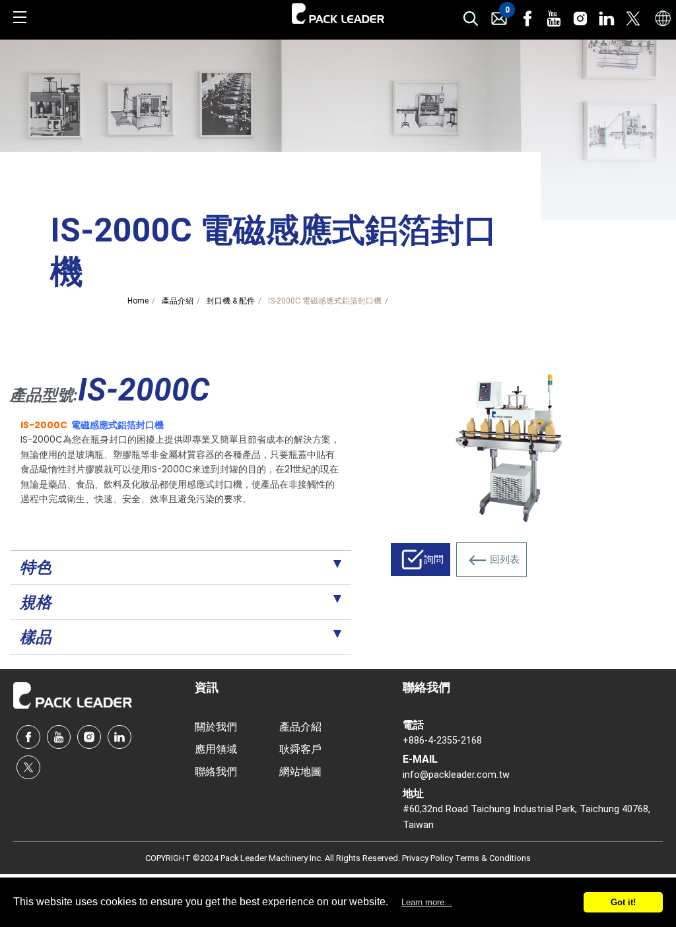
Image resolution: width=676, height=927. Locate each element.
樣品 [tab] (35, 637)
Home (138, 300)
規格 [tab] (35, 602)
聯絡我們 (216, 771)
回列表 (505, 559)
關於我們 (216, 726)
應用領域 (216, 749)
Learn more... (426, 902)
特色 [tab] (35, 567)
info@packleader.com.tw (456, 775)
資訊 (207, 687)
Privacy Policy (428, 858)
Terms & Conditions (493, 858)
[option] (509, 446)
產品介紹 (177, 300)
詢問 (434, 559)
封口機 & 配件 (231, 300)
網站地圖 (300, 771)
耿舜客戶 (300, 749)
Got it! (623, 902)
